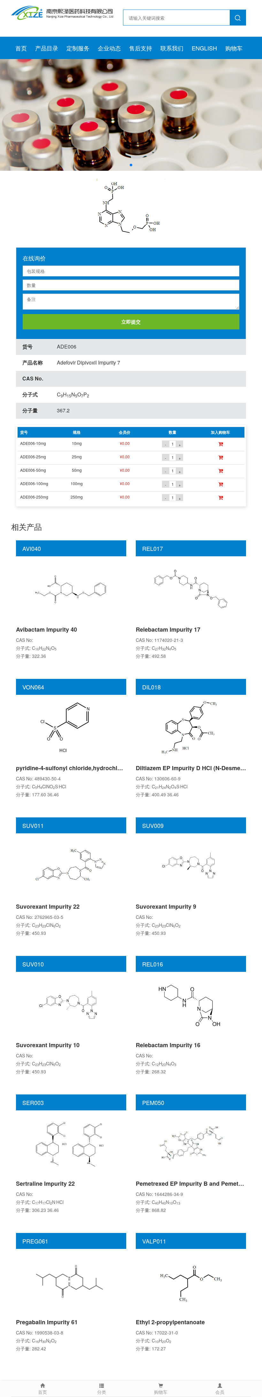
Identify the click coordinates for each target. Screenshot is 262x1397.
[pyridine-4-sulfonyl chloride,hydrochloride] (71, 727)
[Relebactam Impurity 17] (191, 588)
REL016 (152, 964)
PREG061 (35, 1241)
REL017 (152, 548)
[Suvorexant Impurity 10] (71, 1004)
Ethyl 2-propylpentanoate (170, 1322)
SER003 (33, 1102)
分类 (101, 1392)
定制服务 (77, 48)
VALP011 (154, 1241)
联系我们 (171, 48)
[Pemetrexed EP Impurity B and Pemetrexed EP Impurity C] (191, 1142)
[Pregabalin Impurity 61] (71, 1281)
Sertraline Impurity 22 (45, 1183)
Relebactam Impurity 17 (168, 629)
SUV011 (33, 825)
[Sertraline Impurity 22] (71, 1142)
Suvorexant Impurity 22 (48, 906)
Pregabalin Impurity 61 (47, 1322)
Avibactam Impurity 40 (46, 629)
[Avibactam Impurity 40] (71, 588)
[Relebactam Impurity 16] (191, 1004)
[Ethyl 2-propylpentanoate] (191, 1281)
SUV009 (153, 825)
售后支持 (140, 48)
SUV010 (33, 964)
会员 (219, 1392)
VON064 (33, 687)
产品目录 (46, 48)
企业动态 (109, 48)
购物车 (234, 48)
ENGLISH (204, 48)
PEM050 (153, 1102)
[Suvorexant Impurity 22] (71, 865)
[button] (131, 165)
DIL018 (151, 687)
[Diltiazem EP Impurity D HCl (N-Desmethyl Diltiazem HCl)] (191, 727)
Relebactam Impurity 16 (168, 1045)
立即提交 (131, 321)
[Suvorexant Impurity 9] (191, 865)
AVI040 (31, 548)
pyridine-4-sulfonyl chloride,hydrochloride (73, 768)
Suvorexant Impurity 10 (48, 1045)
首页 (21, 48)
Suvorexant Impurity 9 (166, 906)
